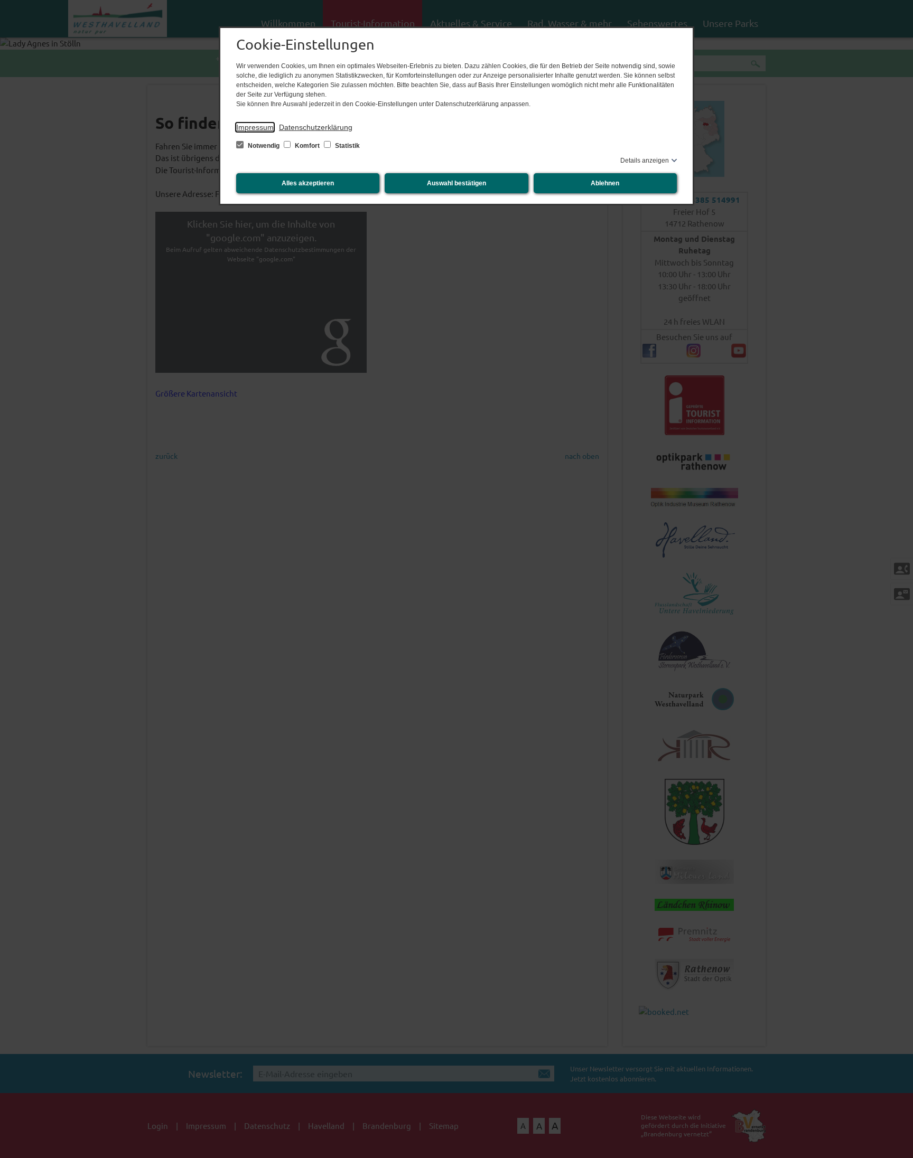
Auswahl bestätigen (456, 183)
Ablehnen (605, 183)
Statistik (346, 145)
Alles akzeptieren (308, 183)
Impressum (255, 127)
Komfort (307, 145)
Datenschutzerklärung (315, 127)
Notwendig (263, 145)
